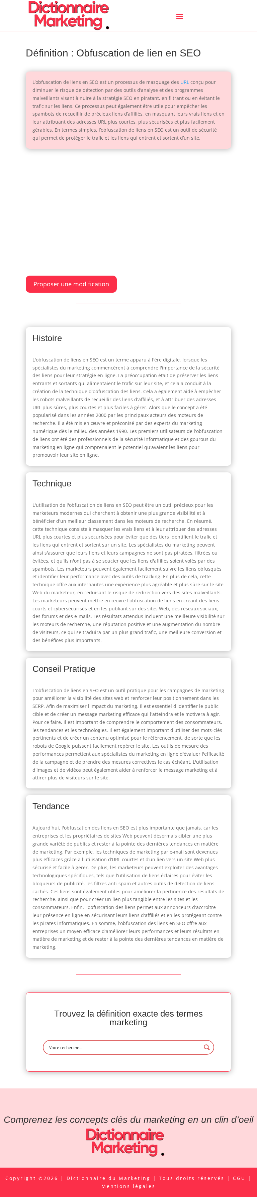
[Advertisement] (128, 205)
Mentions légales (128, 1186)
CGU (240, 1178)
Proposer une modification (71, 284)
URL (184, 82)
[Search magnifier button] (206, 1047)
